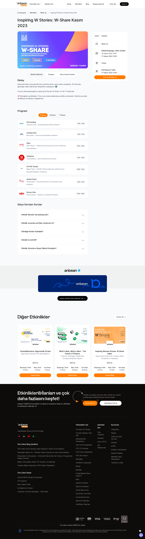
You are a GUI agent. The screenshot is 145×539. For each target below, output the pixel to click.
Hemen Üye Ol (90, 403)
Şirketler (79, 470)
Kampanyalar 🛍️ (98, 4)
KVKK (113, 446)
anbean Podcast (82, 483)
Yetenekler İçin (34, 4)
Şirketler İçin (49, 4)
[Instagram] (19, 436)
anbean (114, 442)
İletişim (113, 433)
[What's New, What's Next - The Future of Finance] (72, 335)
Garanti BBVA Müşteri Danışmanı (29, 477)
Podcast (100, 438)
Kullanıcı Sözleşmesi (118, 450)
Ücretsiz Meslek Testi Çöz (84, 434)
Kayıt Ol (124, 4)
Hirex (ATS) (101, 442)
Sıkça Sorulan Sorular (116, 438)
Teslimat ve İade (117, 463)
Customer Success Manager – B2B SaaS (32, 492)
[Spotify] (33, 436)
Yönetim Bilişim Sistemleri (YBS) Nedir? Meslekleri (36, 465)
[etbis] (124, 519)
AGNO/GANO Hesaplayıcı (81, 440)
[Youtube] (28, 436)
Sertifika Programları (83, 463)
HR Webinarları (101, 446)
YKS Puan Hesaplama (84, 452)
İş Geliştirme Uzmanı (25, 488)
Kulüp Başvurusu (82, 490)
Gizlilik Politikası (117, 453)
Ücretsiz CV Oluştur (83, 429)
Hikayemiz (115, 429)
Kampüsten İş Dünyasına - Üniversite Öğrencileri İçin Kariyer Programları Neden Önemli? (44, 457)
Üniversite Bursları (83, 497)
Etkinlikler (78, 4)
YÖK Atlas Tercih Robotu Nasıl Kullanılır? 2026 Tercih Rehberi (40, 449)
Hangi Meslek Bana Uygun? (83, 474)
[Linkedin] (24, 436)
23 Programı (22, 481)
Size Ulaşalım (100, 433)
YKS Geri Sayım (82, 456)
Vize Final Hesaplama (84, 445)
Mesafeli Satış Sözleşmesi (116, 458)
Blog (87, 4)
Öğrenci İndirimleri (82, 501)
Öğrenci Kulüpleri (82, 486)
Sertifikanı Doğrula (83, 504)
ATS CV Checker (82, 448)
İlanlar (69, 4)
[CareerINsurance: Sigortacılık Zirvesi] (35, 335)
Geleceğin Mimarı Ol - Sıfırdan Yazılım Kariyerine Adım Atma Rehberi (43, 452)
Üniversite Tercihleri (83, 494)
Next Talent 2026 (23, 484)
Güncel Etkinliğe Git (110, 77)
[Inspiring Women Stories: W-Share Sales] (109, 335)
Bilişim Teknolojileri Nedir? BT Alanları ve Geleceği (36, 462)
